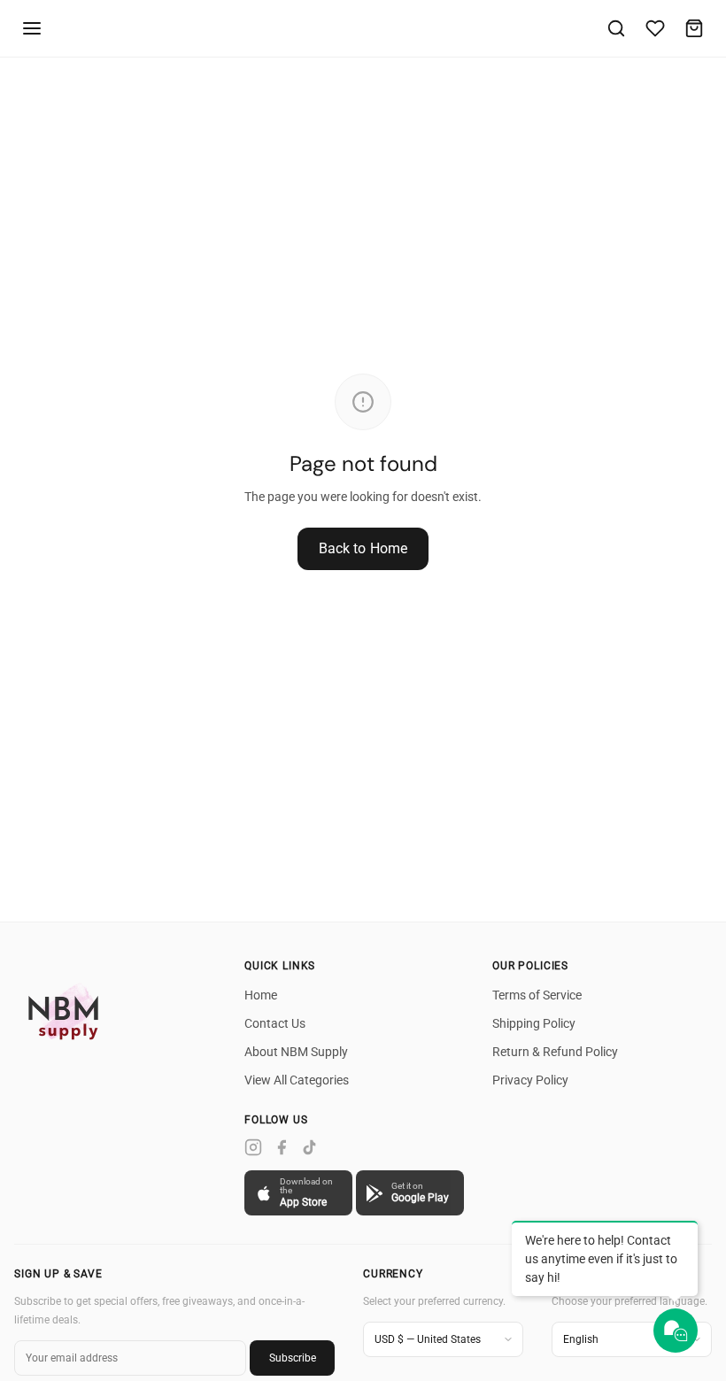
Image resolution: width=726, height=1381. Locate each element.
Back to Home (363, 548)
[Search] (616, 28)
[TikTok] (310, 1147)
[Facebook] (281, 1147)
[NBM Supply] (67, 1011)
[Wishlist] (655, 28)
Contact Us (274, 1023)
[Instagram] (253, 1147)
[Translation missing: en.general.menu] (32, 28)
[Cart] (694, 28)
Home (260, 995)
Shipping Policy (533, 1023)
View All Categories (296, 1080)
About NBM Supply (296, 1052)
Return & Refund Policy (555, 1052)
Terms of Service (537, 995)
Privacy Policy (530, 1080)
